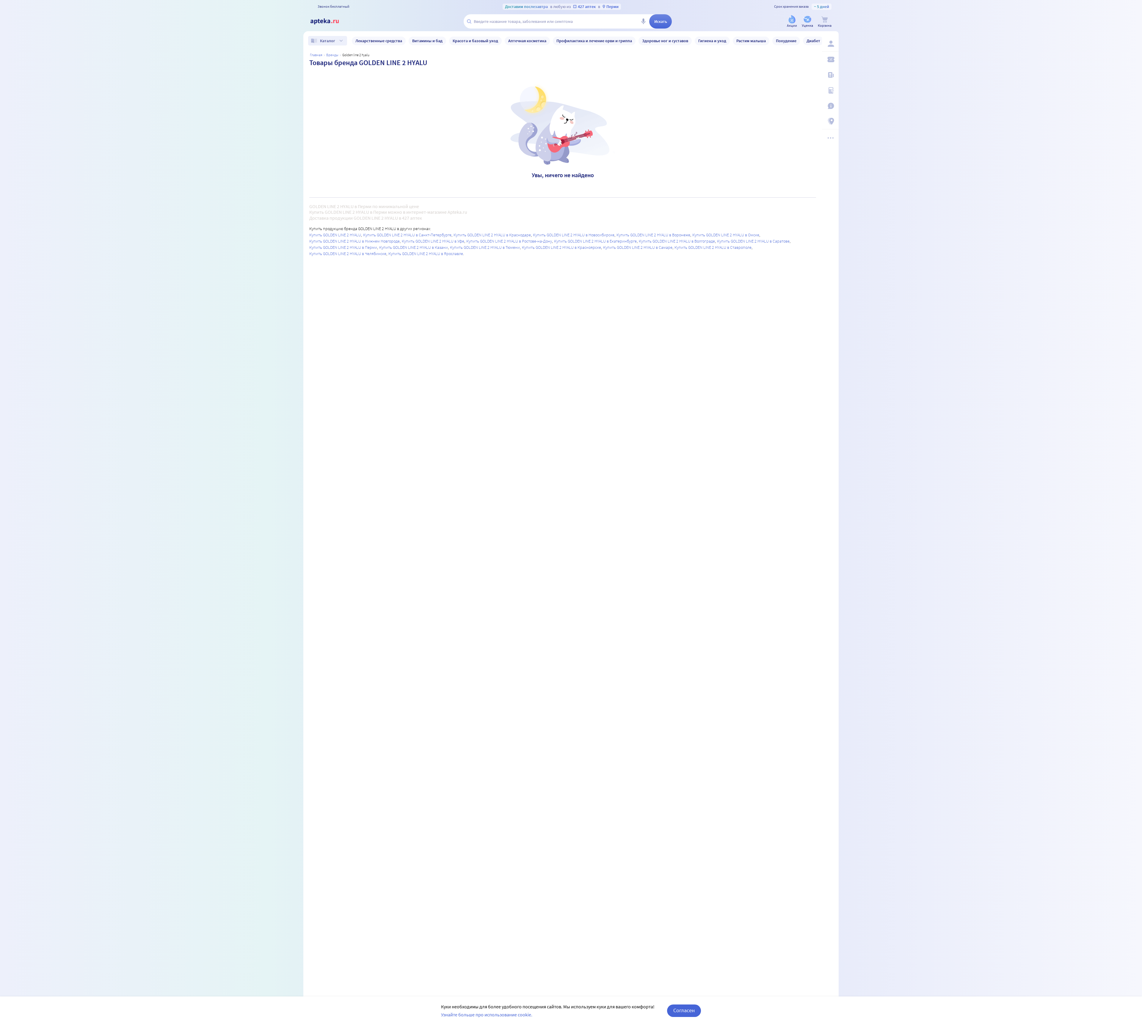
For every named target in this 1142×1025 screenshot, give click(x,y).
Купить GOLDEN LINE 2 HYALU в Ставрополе (713, 247)
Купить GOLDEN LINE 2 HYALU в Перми (343, 247)
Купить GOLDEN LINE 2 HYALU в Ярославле (425, 253)
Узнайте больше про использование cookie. (486, 1015)
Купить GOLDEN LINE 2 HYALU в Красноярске (561, 247)
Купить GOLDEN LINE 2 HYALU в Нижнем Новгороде (354, 241)
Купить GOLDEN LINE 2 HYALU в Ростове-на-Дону (509, 241)
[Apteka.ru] (329, 21)
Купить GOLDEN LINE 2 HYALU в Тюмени (485, 247)
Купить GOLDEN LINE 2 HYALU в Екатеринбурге (595, 241)
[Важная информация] (830, 106)
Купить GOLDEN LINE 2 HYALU (335, 235)
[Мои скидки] (830, 59)
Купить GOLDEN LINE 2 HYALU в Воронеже (653, 235)
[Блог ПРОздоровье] (830, 75)
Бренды (332, 55)
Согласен (684, 1010)
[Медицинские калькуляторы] (830, 90)
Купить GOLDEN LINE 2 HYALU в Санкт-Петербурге (407, 235)
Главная (316, 55)
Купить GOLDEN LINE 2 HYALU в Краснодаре (492, 235)
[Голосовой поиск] (643, 21)
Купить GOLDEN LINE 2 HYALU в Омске (725, 235)
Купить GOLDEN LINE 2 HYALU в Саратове (753, 241)
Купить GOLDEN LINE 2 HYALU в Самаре (637, 247)
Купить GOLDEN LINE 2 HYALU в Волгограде (677, 241)
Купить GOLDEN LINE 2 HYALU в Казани (413, 247)
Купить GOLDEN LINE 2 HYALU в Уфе (433, 241)
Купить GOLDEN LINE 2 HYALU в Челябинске (347, 253)
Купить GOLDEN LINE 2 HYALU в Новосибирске (573, 235)
